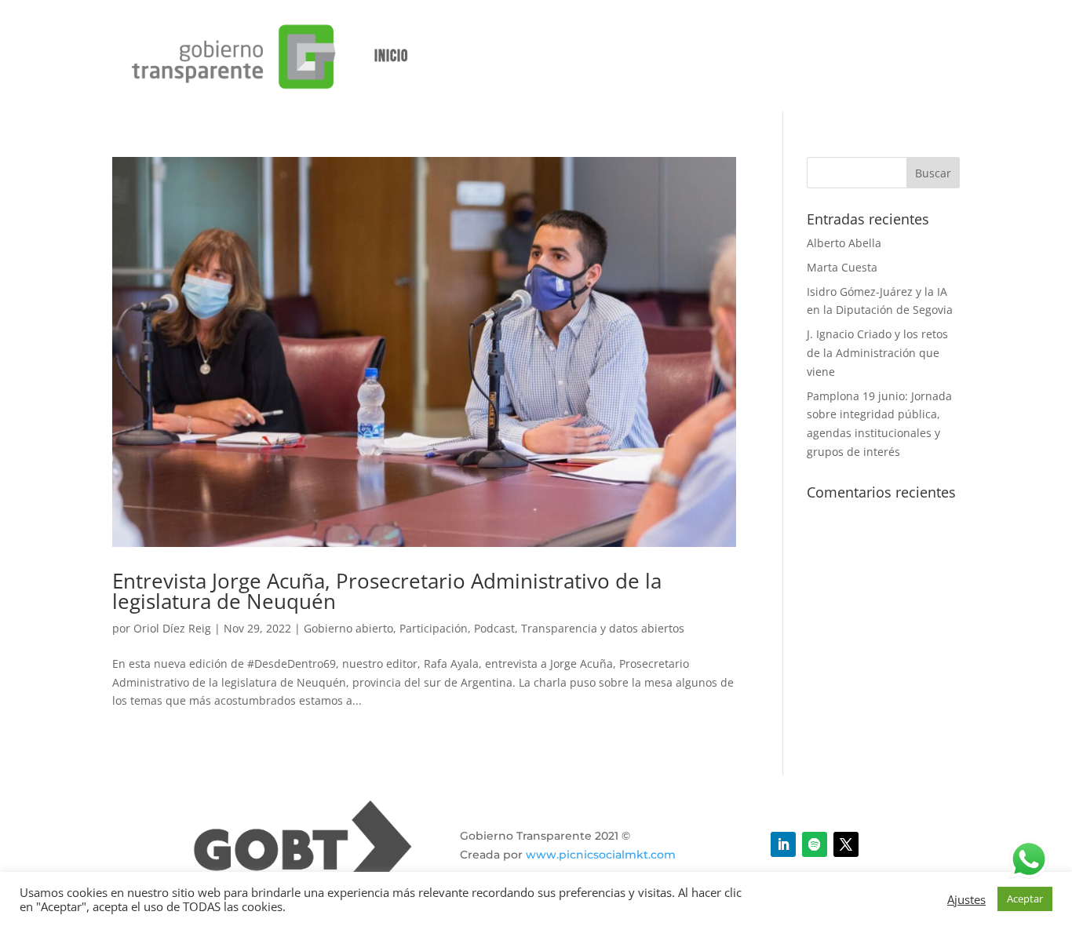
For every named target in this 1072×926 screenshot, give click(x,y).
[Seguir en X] (846, 844)
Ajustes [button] (966, 899)
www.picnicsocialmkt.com (601, 855)
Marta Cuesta (842, 267)
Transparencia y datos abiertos (602, 628)
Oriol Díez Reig (172, 628)
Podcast (494, 628)
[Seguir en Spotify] (814, 844)
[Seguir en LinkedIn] (783, 844)
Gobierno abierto (348, 628)
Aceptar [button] (1025, 898)
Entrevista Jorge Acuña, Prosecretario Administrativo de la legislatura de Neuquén (387, 591)
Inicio (391, 56)
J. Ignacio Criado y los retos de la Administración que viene (877, 352)
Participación (433, 628)
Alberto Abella (844, 242)
